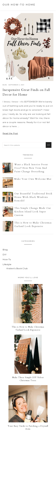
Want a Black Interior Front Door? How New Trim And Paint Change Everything (31, 168)
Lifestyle (7, 264)
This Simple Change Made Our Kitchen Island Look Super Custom (32, 211)
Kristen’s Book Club (17, 268)
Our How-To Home (19, 4)
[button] (50, 4)
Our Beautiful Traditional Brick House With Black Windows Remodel (33, 197)
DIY (4, 254)
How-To (7, 259)
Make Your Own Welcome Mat (32, 179)
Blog (5, 85)
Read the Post (10, 133)
